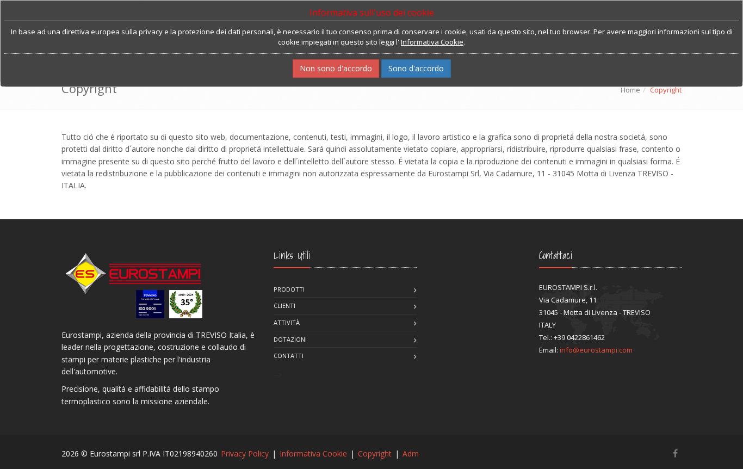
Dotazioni (290, 339)
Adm (411, 453)
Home (630, 90)
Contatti (289, 355)
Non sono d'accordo (336, 68)
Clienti (284, 305)
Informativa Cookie (313, 453)
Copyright (375, 453)
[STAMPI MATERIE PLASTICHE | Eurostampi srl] (131, 284)
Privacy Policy (245, 453)
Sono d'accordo (416, 68)
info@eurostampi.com (596, 350)
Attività (287, 322)
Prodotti (289, 289)
